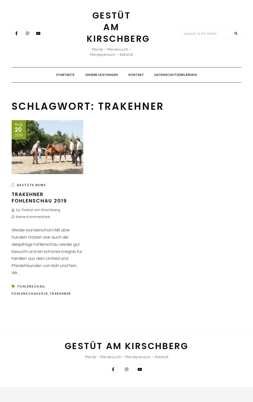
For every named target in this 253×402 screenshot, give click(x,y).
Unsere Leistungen (101, 74)
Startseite (65, 74)
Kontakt (136, 74)
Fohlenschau (31, 286)
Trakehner (60, 293)
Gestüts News (31, 185)
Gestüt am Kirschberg (118, 27)
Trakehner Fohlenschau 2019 (39, 197)
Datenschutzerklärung (175, 74)
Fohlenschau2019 (30, 293)
